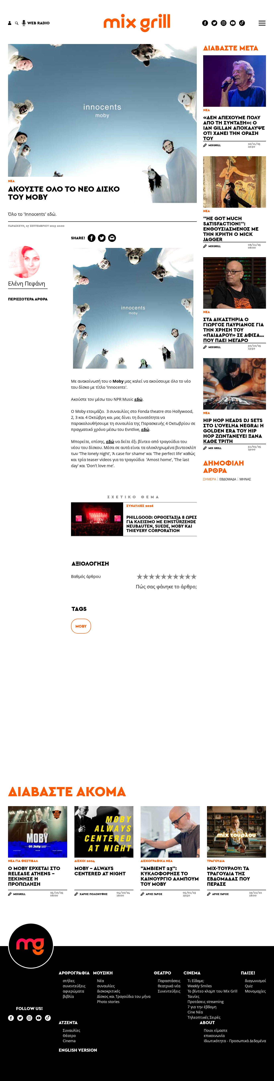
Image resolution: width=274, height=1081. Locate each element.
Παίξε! (248, 973)
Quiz (249, 985)
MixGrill (214, 145)
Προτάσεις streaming (206, 1001)
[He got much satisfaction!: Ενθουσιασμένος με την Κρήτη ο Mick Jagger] (234, 182)
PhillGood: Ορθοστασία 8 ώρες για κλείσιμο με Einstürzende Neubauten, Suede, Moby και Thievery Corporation (161, 523)
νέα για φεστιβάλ (23, 861)
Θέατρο (69, 1035)
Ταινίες (193, 996)
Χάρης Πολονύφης (94, 894)
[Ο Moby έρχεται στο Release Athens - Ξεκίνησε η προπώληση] (37, 832)
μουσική (103, 973)
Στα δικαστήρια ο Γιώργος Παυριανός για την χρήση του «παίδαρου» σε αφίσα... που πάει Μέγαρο (233, 329)
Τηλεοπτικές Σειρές (204, 1017)
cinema (192, 973)
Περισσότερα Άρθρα (28, 299)
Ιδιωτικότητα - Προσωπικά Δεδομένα (235, 1040)
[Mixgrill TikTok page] (242, 23)
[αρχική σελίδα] (137, 23)
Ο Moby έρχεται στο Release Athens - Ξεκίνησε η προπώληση (34, 876)
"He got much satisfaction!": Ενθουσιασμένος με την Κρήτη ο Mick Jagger (231, 229)
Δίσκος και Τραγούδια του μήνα (123, 996)
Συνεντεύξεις (169, 991)
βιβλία (68, 996)
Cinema (69, 1040)
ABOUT (207, 1022)
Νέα (11, 181)
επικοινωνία (214, 1035)
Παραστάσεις (169, 980)
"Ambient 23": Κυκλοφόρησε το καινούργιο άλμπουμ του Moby (170, 876)
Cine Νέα (195, 1012)
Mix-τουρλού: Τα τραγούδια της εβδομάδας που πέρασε (228, 876)
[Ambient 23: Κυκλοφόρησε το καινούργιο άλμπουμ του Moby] (170, 832)
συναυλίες (106, 985)
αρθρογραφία (74, 973)
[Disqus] (134, 700)
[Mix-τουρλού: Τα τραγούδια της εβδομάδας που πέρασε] (236, 832)
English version (78, 1050)
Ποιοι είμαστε (215, 1030)
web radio (38, 23)
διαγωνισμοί (255, 980)
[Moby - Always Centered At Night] (104, 832)
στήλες (69, 980)
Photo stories (108, 1001)
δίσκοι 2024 (84, 861)
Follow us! (29, 1008)
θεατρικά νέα (169, 985)
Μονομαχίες (255, 991)
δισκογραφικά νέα (157, 861)
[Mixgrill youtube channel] (233, 23)
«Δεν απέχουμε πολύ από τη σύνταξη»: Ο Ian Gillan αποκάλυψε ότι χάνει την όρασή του (234, 128)
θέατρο (162, 973)
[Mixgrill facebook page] (205, 23)
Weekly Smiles (200, 985)
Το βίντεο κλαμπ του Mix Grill (212, 991)
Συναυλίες (71, 1030)
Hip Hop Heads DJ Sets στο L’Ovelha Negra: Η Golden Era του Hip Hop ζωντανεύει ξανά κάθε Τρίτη (233, 430)
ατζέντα (68, 1022)
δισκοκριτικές (108, 991)
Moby (81, 626)
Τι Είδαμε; (196, 980)
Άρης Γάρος (154, 894)
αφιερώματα (73, 991)
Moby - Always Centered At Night (100, 871)
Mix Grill (214, 448)
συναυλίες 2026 (139, 506)
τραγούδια (216, 861)
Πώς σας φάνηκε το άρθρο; (166, 587)
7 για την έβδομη (202, 1006)
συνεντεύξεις (74, 985)
